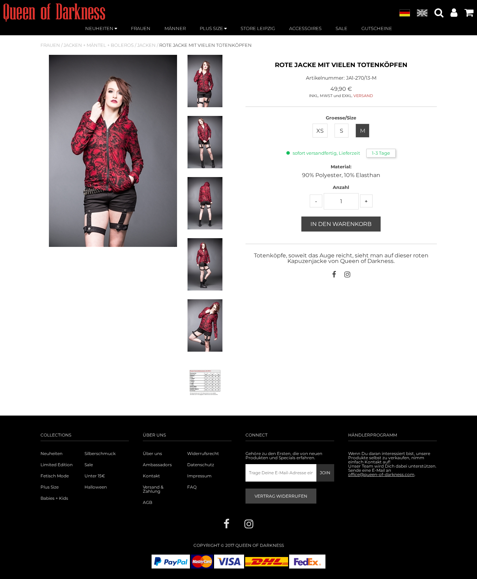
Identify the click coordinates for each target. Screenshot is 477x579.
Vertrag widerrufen (281, 496)
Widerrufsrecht (203, 454)
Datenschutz (200, 465)
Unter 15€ (95, 476)
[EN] (422, 13)
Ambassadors (157, 465)
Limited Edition (57, 465)
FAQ (192, 487)
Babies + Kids (54, 498)
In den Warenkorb (341, 224)
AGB (147, 502)
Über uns (152, 454)
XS (320, 130)
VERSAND (363, 95)
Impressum (199, 476)
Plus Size (50, 487)
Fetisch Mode (55, 476)
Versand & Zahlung (153, 489)
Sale (89, 465)
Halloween (96, 487)
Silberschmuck (100, 454)
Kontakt (151, 476)
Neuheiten (52, 454)
